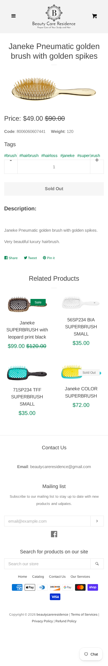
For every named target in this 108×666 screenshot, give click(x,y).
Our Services (80, 577)
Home (22, 577)
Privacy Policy (42, 621)
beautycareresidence (52, 614)
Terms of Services (84, 614)
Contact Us (57, 577)
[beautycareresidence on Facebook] (54, 535)
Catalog (38, 577)
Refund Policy (65, 621)
